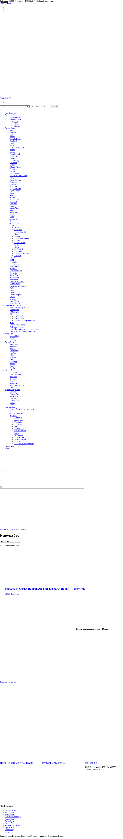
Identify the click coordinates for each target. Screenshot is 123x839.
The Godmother (20, 232)
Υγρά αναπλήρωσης (12, 390)
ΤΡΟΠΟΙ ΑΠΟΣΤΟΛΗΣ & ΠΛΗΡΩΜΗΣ (16, 763)
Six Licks (13, 273)
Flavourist (18, 422)
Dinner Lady (14, 160)
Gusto (16, 234)
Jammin (12, 195)
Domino (13, 392)
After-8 (12, 137)
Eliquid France (15, 167)
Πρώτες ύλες (10, 407)
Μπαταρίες (14, 383)
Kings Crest (14, 199)
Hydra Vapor (14, 191)
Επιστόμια (14, 387)
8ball (11, 135)
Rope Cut (13, 269)
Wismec (13, 355)
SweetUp (18, 240)
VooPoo (13, 353)
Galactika (13, 182)
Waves (16, 228)
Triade (12, 290)
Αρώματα (13, 416)
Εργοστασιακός (16, 117)
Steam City (14, 275)
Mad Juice (13, 204)
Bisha (16, 247)
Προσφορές (9, 446)
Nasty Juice (14, 212)
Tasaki (12, 403)
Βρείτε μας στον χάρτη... (8, 682)
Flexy (12, 178)
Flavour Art (14, 394)
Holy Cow (14, 186)
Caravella (18, 230)
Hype (12, 193)
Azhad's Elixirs (15, 139)
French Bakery (15, 180)
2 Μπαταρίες (14, 312)
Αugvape (13, 357)
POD (12, 323)
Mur (11, 210)
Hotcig (12, 368)
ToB (11, 288)
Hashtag (13, 184)
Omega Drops (15, 219)
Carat (16, 245)
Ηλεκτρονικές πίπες (17, 325)
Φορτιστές (14, 372)
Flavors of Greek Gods (18, 176)
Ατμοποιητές (10, 115)
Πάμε (55, 106)
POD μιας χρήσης (16, 327)
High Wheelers (15, 189)
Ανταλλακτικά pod (17, 385)
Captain (12, 152)
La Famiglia (19, 249)
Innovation (14, 396)
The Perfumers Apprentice (24, 444)
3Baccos (13, 132)
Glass (12, 381)
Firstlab (12, 171)
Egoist (16, 433)
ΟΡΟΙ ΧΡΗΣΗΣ (91, 763)
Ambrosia (18, 418)
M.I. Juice (13, 202)
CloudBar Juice (15, 154)
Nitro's (12, 215)
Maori (12, 130)
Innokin (12, 349)
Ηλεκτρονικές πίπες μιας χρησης (26, 329)
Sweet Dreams (19, 243)
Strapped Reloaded (17, 282)
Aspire (12, 364)
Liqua (12, 217)
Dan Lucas (14, 156)
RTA (16, 122)
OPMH (12, 260)
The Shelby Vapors (21, 238)
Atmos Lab (18, 420)
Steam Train (14, 277)
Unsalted (13, 299)
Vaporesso (13, 346)
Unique (12, 297)
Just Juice (13, 197)
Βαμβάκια (13, 377)
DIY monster (19, 435)
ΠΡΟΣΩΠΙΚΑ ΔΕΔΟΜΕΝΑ (53, 763)
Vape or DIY (19, 437)
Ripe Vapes (14, 266)
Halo (16, 426)
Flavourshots (10, 128)
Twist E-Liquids (16, 295)
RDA (16, 124)
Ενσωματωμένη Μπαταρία (24, 320)
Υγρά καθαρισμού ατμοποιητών (22, 409)
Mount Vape (14, 208)
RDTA (17, 126)
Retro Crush (19, 148)
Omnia (12, 258)
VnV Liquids (15, 303)
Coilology (13, 362)
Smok (12, 366)
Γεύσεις (13, 340)
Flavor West (14, 173)
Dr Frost (13, 165)
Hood (12, 405)
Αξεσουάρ (14, 338)
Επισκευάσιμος (15, 119)
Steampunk (14, 279)
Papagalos (13, 262)
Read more (15, 594)
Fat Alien (13, 169)
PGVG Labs (14, 264)
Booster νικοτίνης (16, 413)
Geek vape (14, 351)
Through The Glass (21, 253)
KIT (11, 314)
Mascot (12, 206)
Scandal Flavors (16, 271)
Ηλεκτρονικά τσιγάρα (13, 305)
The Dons (18, 251)
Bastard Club (19, 429)
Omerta (12, 225)
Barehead (13, 141)
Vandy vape (14, 344)
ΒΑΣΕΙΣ (13, 411)
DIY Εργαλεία (15, 375)
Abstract (17, 256)
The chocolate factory (18, 286)
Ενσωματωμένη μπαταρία (19, 307)
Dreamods (13, 163)
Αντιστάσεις (9, 342)
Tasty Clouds (15, 284)
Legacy (17, 236)
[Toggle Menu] (1, 109)
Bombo (12, 150)
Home (2, 529)
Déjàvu (12, 158)
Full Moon (18, 424)
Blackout (13, 143)
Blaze (12, 145)
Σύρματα (13, 379)
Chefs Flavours (20, 431)
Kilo (11, 221)
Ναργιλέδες (9, 333)
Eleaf (12, 359)
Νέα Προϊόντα (10, 113)
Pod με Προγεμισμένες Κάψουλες (23, 331)
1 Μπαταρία (14, 310)
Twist (12, 292)
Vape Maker (14, 301)
